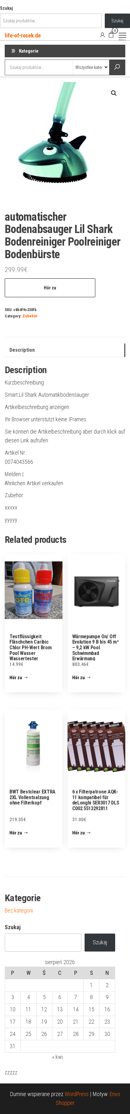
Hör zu (50, 287)
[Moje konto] (102, 34)
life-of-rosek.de (22, 35)
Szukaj (6, 8)
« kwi (57, 1057)
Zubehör (30, 316)
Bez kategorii (19, 910)
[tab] (65, 350)
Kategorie (28, 51)
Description (22, 350)
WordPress (77, 1094)
